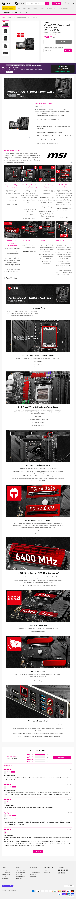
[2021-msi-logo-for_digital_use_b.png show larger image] (57, 155)
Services (26, 12)
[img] (7, 769)
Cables (17, 12)
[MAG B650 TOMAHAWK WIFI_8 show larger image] (64, 229)
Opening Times (6, 874)
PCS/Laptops (21, 8)
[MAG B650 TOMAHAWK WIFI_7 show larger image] (46, 229)
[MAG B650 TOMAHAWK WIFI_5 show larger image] (12, 229)
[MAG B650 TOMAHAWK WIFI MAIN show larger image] (19, 123)
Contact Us (4, 876)
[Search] (47, 3)
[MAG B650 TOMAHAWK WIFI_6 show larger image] (29, 229)
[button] (30, 754)
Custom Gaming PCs (49, 870)
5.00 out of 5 (17, 756)
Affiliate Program (20, 876)
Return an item (19, 878)
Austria (68, 885)
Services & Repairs (20, 872)
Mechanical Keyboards (48, 8)
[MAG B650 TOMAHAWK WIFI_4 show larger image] (64, 173)
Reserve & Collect (20, 870)
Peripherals (63, 8)
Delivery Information (35, 870)
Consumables (7, 12)
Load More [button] (38, 851)
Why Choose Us (6, 872)
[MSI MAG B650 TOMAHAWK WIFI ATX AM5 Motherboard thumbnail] (5, 24)
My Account (19, 874)
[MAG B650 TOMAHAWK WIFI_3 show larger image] (46, 173)
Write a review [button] (62, 757)
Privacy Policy (33, 876)
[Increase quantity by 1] (52, 42)
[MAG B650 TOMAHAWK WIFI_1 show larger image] (12, 173)
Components (32, 8)
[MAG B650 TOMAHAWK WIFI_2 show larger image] (29, 173)
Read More (9, 71)
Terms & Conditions (35, 872)
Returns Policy (33, 874)
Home (3, 17)
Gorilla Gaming (8, 8)
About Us (4, 870)
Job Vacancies (5, 878)
